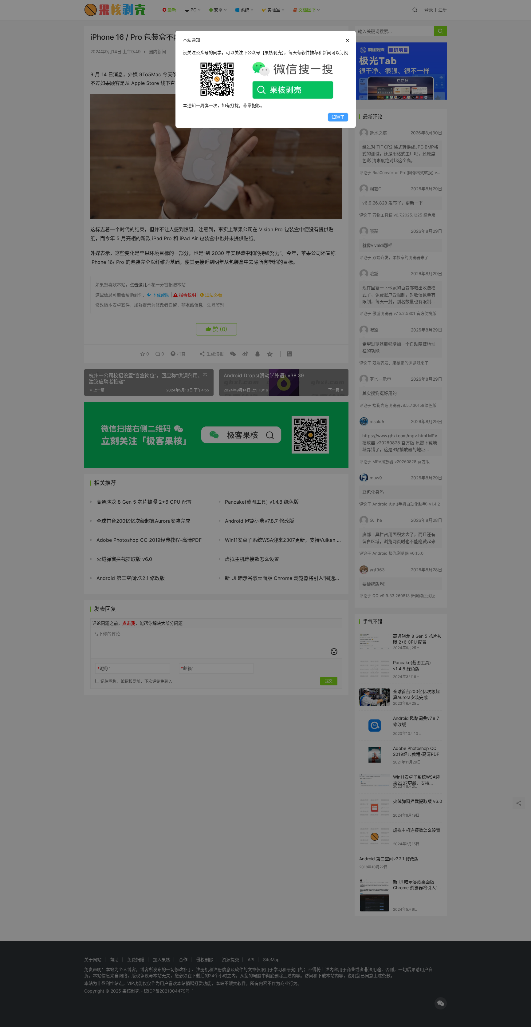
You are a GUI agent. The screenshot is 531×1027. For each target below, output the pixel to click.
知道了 (338, 117)
